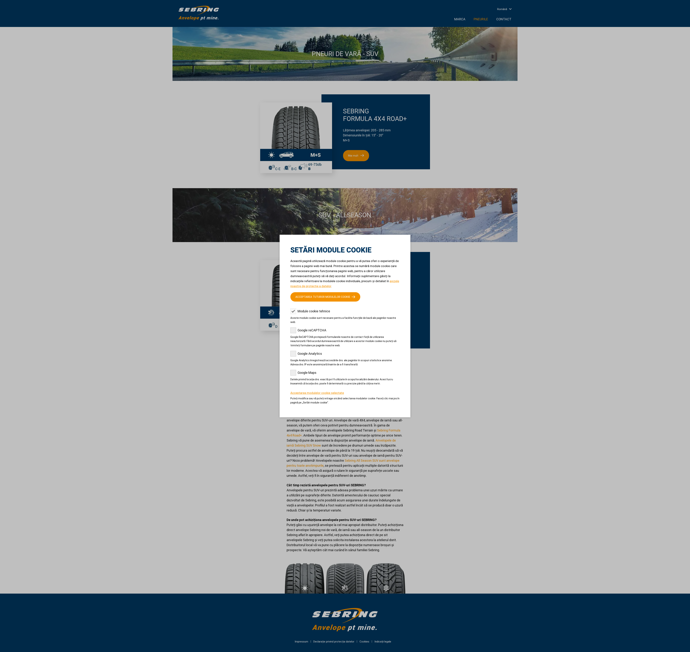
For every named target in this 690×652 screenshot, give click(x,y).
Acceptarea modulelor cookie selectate (317, 393)
